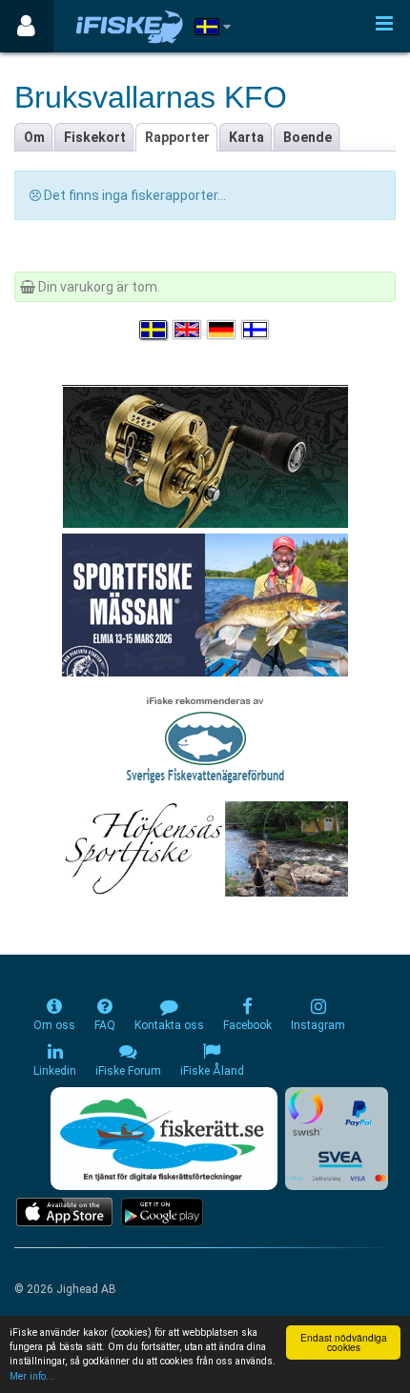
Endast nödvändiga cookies (343, 1342)
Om (34, 137)
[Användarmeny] (26, 26)
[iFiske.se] (129, 26)
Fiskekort (95, 137)
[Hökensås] (205, 848)
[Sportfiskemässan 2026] (205, 604)
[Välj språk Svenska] (154, 329)
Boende (307, 137)
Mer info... (32, 1376)
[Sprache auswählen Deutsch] (222, 329)
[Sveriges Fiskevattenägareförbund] (205, 737)
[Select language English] (188, 329)
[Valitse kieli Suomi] (256, 329)
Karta (246, 137)
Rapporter (177, 137)
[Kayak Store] (205, 455)
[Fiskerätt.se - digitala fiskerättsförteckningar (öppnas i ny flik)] (164, 1138)
